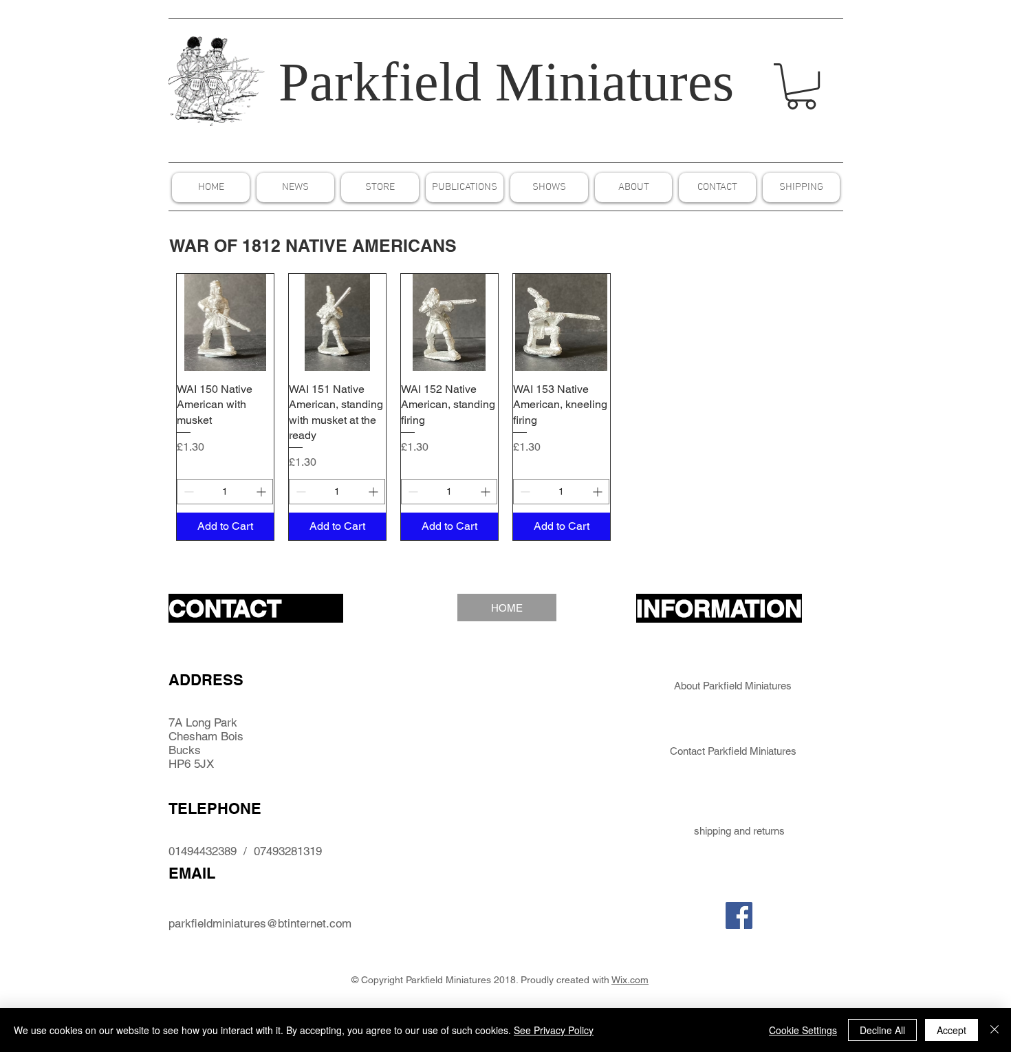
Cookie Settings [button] (803, 1030)
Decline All (882, 1030)
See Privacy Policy (554, 1030)
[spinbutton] (225, 492)
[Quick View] (225, 322)
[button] (801, 86)
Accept (951, 1030)
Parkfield (380, 82)
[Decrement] (187, 492)
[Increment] (262, 492)
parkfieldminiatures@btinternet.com (259, 923)
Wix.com (630, 979)
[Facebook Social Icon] (739, 915)
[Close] (994, 1030)
